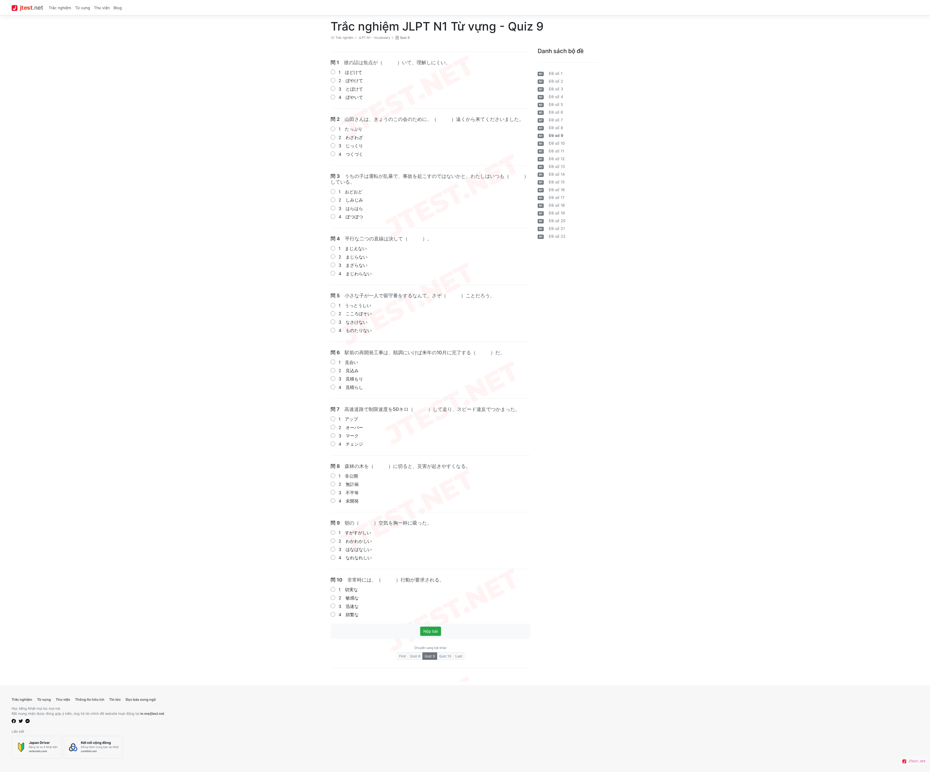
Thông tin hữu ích (89, 699)
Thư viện (102, 7)
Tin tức (115, 699)
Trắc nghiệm (60, 7)
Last (458, 656)
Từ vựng (82, 7)
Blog (118, 7)
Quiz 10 (445, 656)
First (402, 656)
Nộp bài (430, 631)
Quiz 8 (415, 656)
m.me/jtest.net (152, 713)
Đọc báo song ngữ (141, 699)
